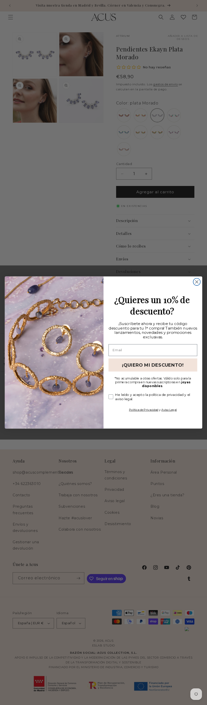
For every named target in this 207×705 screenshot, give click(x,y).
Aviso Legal (169, 409)
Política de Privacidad (143, 409)
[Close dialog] (196, 281)
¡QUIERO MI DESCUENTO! (153, 365)
